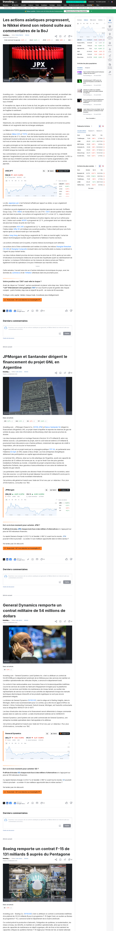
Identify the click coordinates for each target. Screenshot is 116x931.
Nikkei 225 (16, 134)
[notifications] (109, 2)
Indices (86, 20)
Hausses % (91, 130)
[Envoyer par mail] (37, 311)
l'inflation (28, 273)
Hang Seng (13, 235)
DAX (78, 51)
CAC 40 (79, 40)
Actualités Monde (83, 8)
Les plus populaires (20, 8)
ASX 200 (20, 227)
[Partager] (56, 36)
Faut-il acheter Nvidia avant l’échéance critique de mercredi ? (93, 72)
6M (15, 180)
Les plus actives (81, 130)
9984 (19, 212)
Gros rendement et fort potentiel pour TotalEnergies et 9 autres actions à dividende (93, 101)
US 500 (79, 45)
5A (21, 180)
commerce (16, 273)
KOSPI (24, 220)
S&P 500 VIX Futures (82, 48)
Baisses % (99, 130)
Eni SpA (13, 452)
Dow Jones (80, 57)
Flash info (28, 8)
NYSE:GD (32, 700)
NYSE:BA (28, 914)
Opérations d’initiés (108, 8)
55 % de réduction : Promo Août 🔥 (76, 1)
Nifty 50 (17, 229)
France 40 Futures (82, 42)
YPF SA (52, 449)
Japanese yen (13, 203)
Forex (34, 8)
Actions (48, 8)
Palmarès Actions (83, 126)
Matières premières (56, 8)
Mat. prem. (93, 20)
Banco (53, 427)
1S (9, 180)
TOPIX (24, 134)
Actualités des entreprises (95, 8)
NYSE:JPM (38, 427)
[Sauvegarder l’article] (60, 36)
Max (25, 180)
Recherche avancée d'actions (76, 5)
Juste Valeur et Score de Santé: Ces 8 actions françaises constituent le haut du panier (93, 111)
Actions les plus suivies (85, 166)
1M (12, 180)
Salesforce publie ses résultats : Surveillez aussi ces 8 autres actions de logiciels (93, 91)
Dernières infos (8, 8)
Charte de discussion (8, 338)
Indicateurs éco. (67, 8)
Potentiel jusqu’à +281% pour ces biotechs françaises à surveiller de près (92, 81)
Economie (74, 8)
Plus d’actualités (90, 118)
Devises (79, 20)
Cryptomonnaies (41, 8)
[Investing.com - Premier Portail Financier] (10, 2)
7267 (47, 212)
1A (18, 180)
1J (6, 180)
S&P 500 (79, 54)
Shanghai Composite (19, 249)
